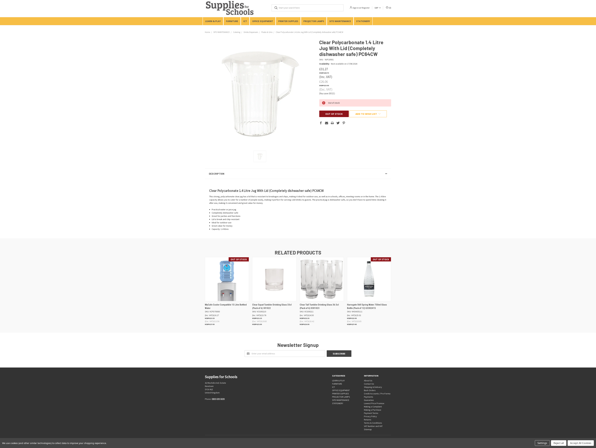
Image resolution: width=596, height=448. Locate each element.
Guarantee (369, 400)
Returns (367, 419)
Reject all (558, 443)
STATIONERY (363, 21)
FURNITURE (232, 21)
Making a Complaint (373, 406)
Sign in (356, 7)
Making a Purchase (372, 409)
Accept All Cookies (580, 443)
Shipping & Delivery (373, 387)
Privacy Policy (370, 416)
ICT (245, 21)
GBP (377, 7)
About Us (368, 380)
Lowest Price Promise (374, 403)
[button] (298, 173)
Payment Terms (371, 413)
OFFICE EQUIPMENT (262, 21)
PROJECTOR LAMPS (313, 21)
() (389, 7)
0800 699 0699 (218, 399)
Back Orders (370, 390)
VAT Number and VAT (373, 426)
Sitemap (368, 429)
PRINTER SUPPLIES (288, 21)
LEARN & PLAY (213, 21)
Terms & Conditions (373, 422)
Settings (542, 443)
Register (366, 7)
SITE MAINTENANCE (340, 21)
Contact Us (369, 383)
